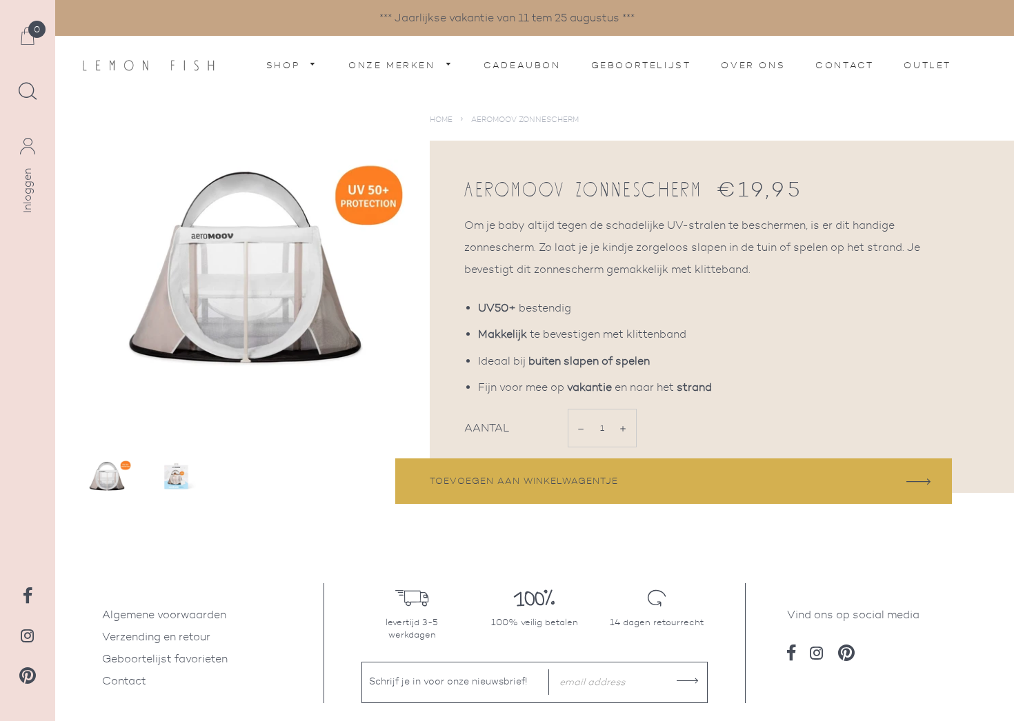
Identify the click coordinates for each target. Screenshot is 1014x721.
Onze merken (393, 65)
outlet (927, 65)
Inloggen (27, 190)
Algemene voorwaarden (164, 614)
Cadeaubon (522, 65)
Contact (844, 65)
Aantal (487, 427)
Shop (285, 65)
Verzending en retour (156, 636)
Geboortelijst (641, 65)
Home (441, 119)
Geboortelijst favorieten (165, 658)
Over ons (753, 65)
